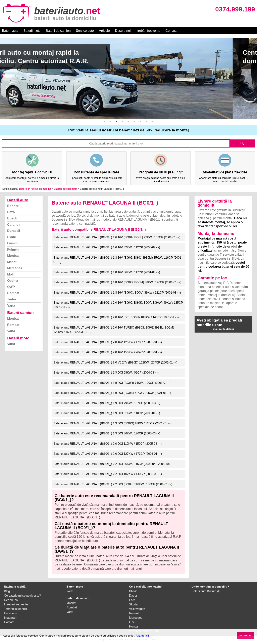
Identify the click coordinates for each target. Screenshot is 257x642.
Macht (11, 262)
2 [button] (110, 122)
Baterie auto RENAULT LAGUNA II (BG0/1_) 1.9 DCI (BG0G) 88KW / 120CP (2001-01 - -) (112, 423)
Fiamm (12, 243)
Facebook (10, 613)
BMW (11, 212)
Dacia (133, 595)
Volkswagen (137, 608)
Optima (12, 280)
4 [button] (122, 122)
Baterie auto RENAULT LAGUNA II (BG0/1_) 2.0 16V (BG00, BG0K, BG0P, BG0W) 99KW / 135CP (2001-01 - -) (118, 305)
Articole (104, 30)
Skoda (133, 604)
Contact (170, 30)
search (242, 143)
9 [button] (153, 122)
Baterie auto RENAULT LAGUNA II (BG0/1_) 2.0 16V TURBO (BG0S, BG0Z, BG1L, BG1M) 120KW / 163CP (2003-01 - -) (113, 330)
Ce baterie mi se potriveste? (22, 595)
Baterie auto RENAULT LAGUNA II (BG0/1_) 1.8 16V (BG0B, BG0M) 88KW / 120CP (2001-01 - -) (117, 282)
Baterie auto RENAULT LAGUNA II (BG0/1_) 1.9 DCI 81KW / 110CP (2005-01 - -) (106, 413)
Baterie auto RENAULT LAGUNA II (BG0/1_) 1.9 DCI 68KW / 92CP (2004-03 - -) (106, 372)
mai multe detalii (223, 329)
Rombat (13, 293)
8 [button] (147, 122)
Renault (134, 613)
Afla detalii (142, 635)
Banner (12, 206)
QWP (11, 287)
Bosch (12, 218)
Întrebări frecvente (147, 30)
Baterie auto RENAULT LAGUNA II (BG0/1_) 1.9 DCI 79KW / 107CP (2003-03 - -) (106, 403)
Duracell (13, 230)
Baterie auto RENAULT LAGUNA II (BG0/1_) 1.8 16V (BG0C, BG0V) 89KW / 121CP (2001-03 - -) (117, 292)
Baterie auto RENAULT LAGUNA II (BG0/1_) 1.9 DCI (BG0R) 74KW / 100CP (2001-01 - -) (112, 382)
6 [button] (135, 122)
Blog (7, 591)
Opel (132, 622)
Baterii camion (20, 312)
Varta (11, 305)
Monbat (13, 255)
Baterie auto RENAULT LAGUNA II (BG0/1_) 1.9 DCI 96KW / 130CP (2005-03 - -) (106, 433)
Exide (11, 237)
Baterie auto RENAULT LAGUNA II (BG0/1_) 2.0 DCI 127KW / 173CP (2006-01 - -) (107, 453)
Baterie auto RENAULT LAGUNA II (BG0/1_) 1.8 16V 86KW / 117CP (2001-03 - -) (106, 272)
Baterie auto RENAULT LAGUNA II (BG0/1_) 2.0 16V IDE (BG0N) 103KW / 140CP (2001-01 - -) (116, 317)
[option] (128, 78)
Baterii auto (10, 30)
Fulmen (13, 249)
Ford (132, 600)
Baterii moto (32, 30)
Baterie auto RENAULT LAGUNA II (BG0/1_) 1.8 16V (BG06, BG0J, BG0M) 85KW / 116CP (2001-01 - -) (117, 260)
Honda (133, 626)
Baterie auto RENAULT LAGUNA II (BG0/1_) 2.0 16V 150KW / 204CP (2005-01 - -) (107, 352)
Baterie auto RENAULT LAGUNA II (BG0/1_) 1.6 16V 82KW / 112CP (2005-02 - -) (106, 247)
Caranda (13, 224)
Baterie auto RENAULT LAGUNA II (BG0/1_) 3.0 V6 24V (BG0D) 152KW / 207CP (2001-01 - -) (115, 362)
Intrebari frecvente (16, 604)
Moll (10, 274)
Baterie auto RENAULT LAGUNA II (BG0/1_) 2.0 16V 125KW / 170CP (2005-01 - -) (107, 342)
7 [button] (141, 122)
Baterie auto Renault (65, 188)
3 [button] (116, 122)
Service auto (85, 30)
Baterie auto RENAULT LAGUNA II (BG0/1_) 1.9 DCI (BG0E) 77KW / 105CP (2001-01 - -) (112, 392)
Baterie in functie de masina (35, 188)
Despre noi (123, 30)
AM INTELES (245, 635)
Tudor (11, 299)
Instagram (10, 617)
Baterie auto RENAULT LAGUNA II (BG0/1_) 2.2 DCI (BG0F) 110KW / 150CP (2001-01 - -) (112, 484)
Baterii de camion (58, 30)
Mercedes (14, 268)
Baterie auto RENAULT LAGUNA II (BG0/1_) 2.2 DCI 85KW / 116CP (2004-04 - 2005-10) (111, 464)
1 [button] (104, 122)
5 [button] (128, 122)
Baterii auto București (205, 591)
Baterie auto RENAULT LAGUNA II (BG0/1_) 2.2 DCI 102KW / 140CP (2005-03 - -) (107, 474)
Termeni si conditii (15, 608)
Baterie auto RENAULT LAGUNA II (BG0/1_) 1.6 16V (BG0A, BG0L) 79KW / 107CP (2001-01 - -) (116, 237)
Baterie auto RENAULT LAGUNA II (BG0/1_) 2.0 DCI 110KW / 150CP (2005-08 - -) (107, 443)
